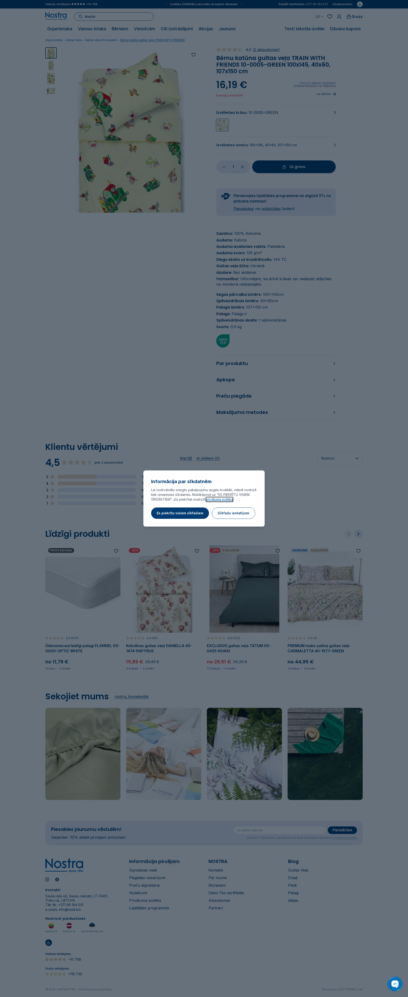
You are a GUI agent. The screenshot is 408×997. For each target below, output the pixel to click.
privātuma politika (219, 499)
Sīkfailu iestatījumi (233, 513)
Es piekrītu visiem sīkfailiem (180, 513)
